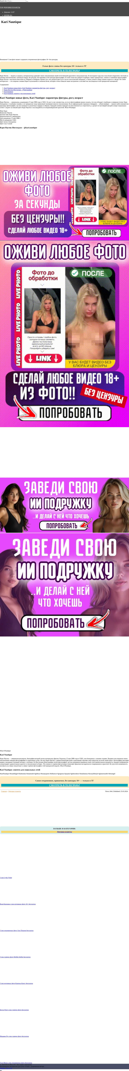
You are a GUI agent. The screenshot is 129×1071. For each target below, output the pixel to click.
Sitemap (2, 1068)
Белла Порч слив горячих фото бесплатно (14, 1010)
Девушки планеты (64, 832)
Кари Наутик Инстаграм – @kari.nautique (18, 90)
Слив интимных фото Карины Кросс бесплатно (16, 983)
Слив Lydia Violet (6, 878)
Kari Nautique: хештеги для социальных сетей (19, 93)
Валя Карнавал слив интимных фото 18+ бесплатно (18, 904)
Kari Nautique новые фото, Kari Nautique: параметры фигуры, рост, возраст (29, 88)
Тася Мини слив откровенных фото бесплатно (16, 1063)
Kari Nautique (8, 92)
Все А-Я (9, 1068)
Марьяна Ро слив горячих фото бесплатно (14, 1036)
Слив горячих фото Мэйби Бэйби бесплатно (15, 957)
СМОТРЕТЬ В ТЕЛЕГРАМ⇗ (64, 70)
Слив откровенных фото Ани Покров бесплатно (16, 930)
